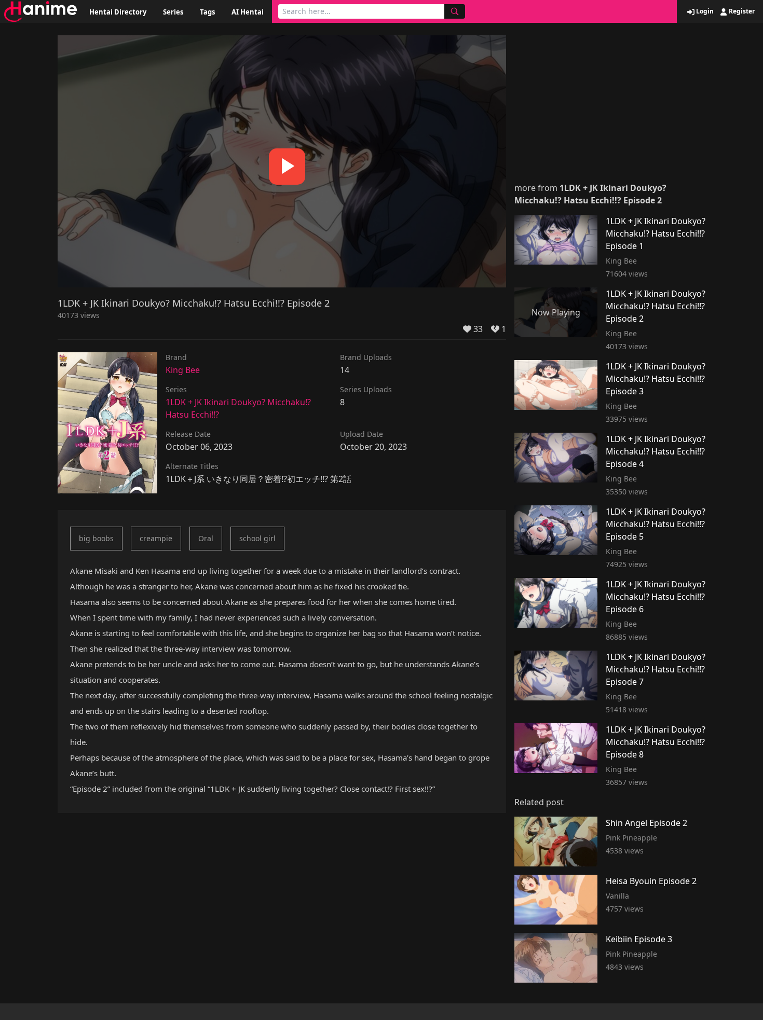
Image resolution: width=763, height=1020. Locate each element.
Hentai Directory (117, 12)
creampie (156, 538)
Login (704, 11)
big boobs (96, 538)
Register (741, 11)
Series (173, 12)
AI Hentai (247, 12)
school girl (257, 538)
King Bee (183, 370)
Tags (207, 12)
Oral (205, 538)
